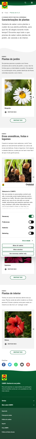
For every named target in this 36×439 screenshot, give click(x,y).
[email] (22, 365)
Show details (26, 240)
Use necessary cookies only (18, 253)
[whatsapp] (16, 365)
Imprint (4, 423)
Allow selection (18, 249)
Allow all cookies (18, 245)
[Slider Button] (33, 97)
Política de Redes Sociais (8, 432)
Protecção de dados (7, 415)
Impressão (4, 411)
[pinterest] (28, 365)
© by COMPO (5, 428)
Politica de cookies (6, 419)
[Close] (25, 2)
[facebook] (4, 365)
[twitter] (10, 365)
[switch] (31, 221)
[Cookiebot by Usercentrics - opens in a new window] (26, 185)
